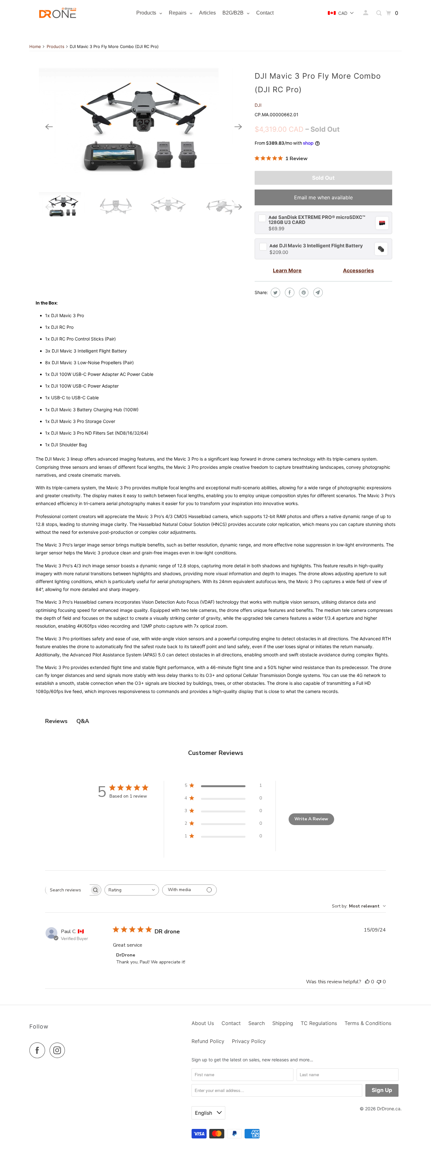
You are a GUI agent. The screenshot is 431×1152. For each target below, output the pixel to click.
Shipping (282, 1023)
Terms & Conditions (368, 1023)
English (204, 1113)
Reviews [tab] (56, 721)
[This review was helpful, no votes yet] (367, 981)
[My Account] (366, 13)
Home (35, 46)
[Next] (238, 127)
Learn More (287, 270)
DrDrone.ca (388, 1108)
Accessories (358, 270)
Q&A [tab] (82, 721)
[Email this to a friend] (317, 292)
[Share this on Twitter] (274, 292)
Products (55, 46)
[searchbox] (67, 890)
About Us (203, 1023)
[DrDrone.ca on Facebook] (38, 1050)
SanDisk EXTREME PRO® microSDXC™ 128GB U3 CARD (317, 220)
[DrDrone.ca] (57, 13)
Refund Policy (208, 1041)
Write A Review (311, 819)
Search (256, 1023)
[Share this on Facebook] (288, 292)
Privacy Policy (249, 1041)
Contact (231, 1023)
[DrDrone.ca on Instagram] (59, 1050)
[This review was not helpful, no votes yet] (379, 981)
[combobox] (131, 890)
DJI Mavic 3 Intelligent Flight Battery (316, 245)
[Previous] (49, 127)
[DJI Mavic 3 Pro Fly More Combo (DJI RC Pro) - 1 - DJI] (143, 127)
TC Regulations (319, 1023)
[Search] (379, 13)
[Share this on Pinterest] (303, 292)
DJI (258, 105)
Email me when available (323, 197)
